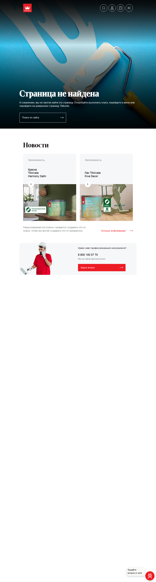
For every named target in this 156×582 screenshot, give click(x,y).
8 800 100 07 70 (88, 254)
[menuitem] (103, 8)
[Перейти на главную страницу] (27, 8)
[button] (129, 8)
